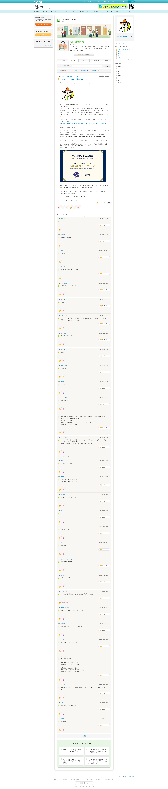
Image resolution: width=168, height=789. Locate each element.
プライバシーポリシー (87, 779)
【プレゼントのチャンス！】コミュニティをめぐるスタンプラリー (72, 750)
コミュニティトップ (88, 1)
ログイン (98, 1)
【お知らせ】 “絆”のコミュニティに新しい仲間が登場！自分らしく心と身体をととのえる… (97, 761)
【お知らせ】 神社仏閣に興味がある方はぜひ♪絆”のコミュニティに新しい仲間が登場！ (97, 751)
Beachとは (56, 779)
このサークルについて (122, 43)
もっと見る (71, 736)
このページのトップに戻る (127, 776)
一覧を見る (132, 59)
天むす (119, 51)
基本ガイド (129, 11)
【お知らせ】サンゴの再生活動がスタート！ (73, 79)
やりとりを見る (65, 456)
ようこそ (62, 60)
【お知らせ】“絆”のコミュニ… (126, 49)
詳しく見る (49, 45)
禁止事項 (98, 779)
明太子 (119, 57)
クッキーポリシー (75, 779)
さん (70, 76)
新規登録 (106, 1)
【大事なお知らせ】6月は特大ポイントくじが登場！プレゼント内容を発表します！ (72, 761)
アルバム (84, 60)
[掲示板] (73, 60)
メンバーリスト (94, 60)
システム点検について (109, 779)
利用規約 (65, 779)
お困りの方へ (115, 1)
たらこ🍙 (120, 55)
